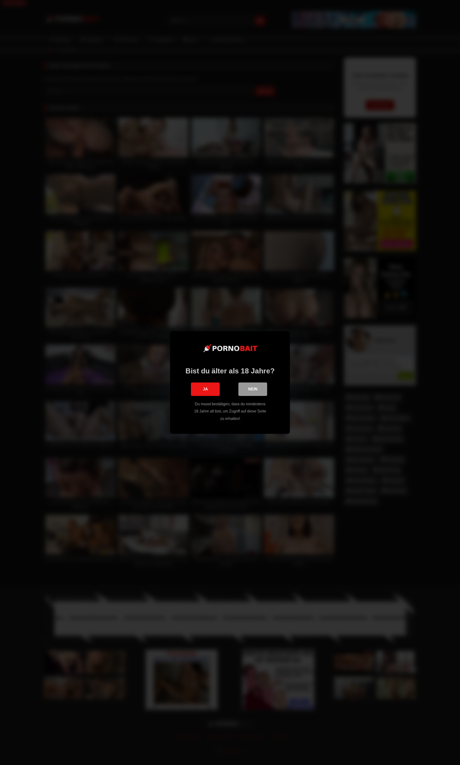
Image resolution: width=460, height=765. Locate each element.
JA (205, 389)
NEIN (253, 389)
